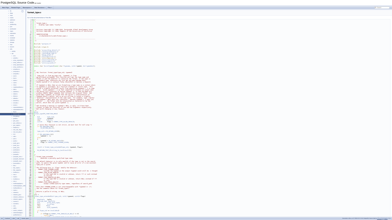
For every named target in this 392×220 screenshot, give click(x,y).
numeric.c (16, 201)
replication (13, 33)
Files (49, 7)
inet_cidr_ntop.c (17, 129)
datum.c (15, 94)
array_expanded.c (18, 60)
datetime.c (16, 91)
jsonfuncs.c (16, 152)
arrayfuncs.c (16, 69)
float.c (15, 112)
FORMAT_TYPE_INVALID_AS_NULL (62, 213)
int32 (74, 66)
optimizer (12, 20)
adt (12, 53)
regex (11, 31)
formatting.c (16, 116)
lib (10, 11)
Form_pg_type (42, 201)
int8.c (14, 136)
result (49, 120)
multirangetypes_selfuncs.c (20, 185)
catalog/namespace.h (50, 52)
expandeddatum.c (18, 107)
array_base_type (53, 202)
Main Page (5, 7)
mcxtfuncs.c (16, 179)
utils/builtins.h (48, 56)
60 (29, 113)
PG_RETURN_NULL (46, 128)
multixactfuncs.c (17, 188)
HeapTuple (41, 199)
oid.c (14, 206)
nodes (11, 17)
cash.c (15, 82)
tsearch (12, 47)
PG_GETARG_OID (51, 131)
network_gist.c (17, 194)
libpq (11, 13)
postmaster (13, 29)
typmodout (90, 66)
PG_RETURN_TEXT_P (43, 150)
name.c (15, 190)
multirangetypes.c (18, 183)
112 (29, 196)
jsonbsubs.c (16, 150)
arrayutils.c (16, 73)
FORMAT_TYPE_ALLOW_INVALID (64, 121)
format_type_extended (53, 147)
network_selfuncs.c (18, 197)
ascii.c (15, 76)
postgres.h (46, 44)
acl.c (14, 56)
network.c (16, 192)
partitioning (13, 24)
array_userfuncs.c (18, 67)
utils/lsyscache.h (49, 59)
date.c (15, 89)
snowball (12, 38)
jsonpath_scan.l (17, 161)
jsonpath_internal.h (18, 159)
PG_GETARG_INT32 (55, 140)
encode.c (15, 103)
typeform (51, 201)
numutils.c (16, 203)
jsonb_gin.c (16, 143)
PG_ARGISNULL (45, 126)
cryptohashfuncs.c (18, 87)
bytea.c (15, 80)
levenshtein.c (17, 163)
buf (48, 206)
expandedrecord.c (18, 109)
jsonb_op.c (16, 145)
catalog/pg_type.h (49, 53)
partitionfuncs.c (17, 215)
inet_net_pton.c (17, 132)
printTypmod (49, 66)
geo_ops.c (16, 121)
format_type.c (17, 114)
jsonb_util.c (16, 147)
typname (67, 66)
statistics (12, 40)
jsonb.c (15, 141)
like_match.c (16, 168)
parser (12, 22)
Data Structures (39, 7)
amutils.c (15, 58)
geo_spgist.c (16, 125)
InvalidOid (54, 210)
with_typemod (52, 207)
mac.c (15, 174)
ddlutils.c (15, 98)
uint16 (39, 121)
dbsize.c (15, 96)
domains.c (16, 100)
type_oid (50, 117)
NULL (51, 215)
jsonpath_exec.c (17, 156)
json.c (15, 138)
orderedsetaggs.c (18, 212)
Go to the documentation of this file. (39, 17)
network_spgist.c (18, 199)
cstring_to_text (57, 150)
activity (13, 51)
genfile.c (15, 118)
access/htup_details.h (50, 50)
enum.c (15, 105)
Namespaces (27, 7)
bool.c (15, 78)
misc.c (15, 181)
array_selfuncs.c (17, 62)
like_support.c (17, 170)
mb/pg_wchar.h (47, 55)
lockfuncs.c (16, 172)
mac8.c (15, 177)
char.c (15, 85)
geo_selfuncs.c (17, 123)
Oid (84, 66)
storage (12, 42)
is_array (50, 204)
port (11, 26)
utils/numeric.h (48, 61)
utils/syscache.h (48, 63)
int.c (14, 134)
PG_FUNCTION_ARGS (50, 113)
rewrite (12, 35)
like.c (14, 165)
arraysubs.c (16, 71)
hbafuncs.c (16, 127)
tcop (11, 44)
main (11, 15)
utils (11, 49)
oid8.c (15, 208)
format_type (38, 113)
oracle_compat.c (17, 210)
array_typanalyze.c (18, 64)
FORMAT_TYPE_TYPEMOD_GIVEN (58, 142)
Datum (36, 112)
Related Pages (15, 7)
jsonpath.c (16, 154)
